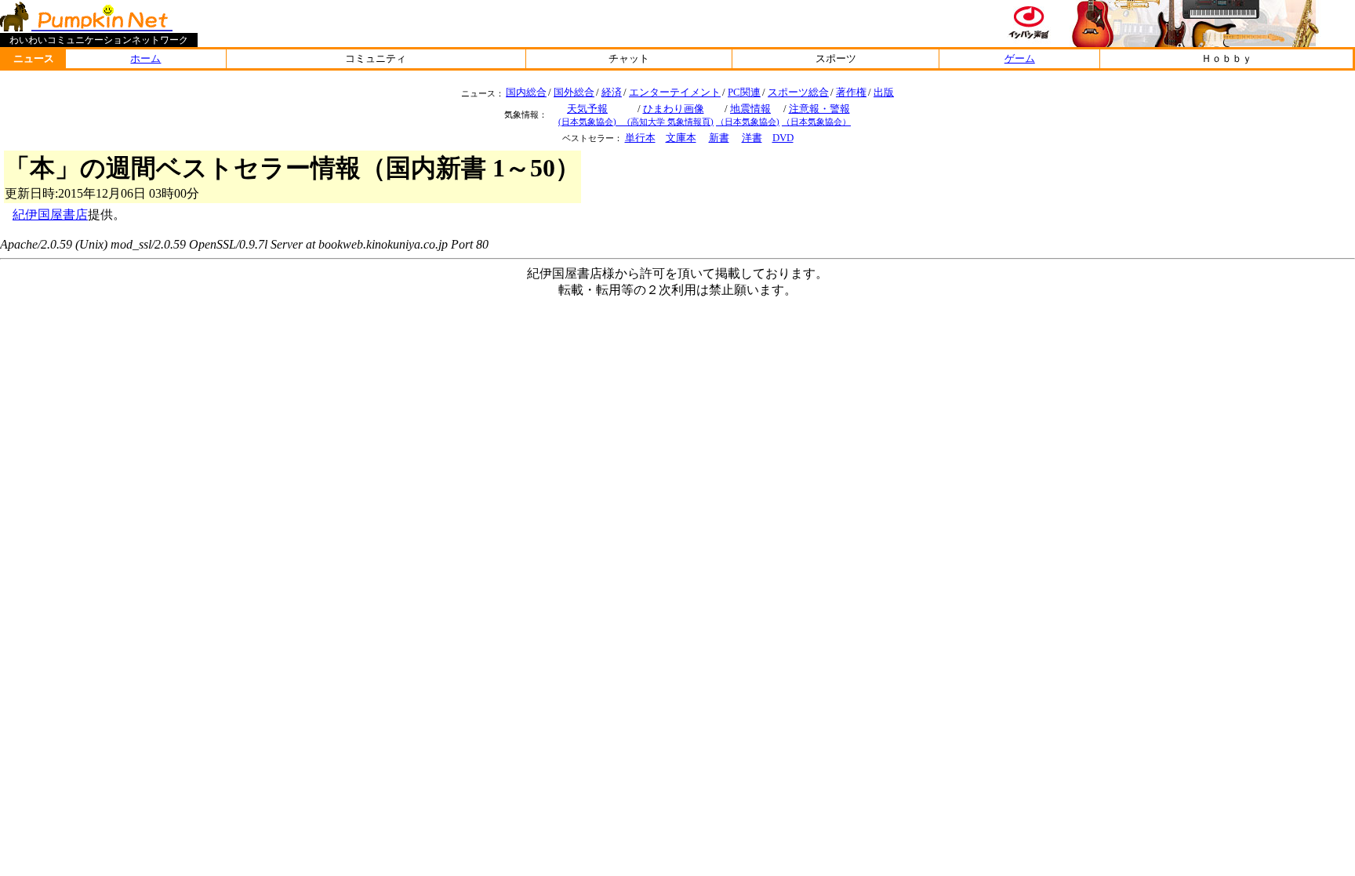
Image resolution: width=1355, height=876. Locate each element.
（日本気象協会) (747, 121)
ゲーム (1019, 58)
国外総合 (574, 92)
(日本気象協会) (596, 121)
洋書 (752, 138)
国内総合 (526, 92)
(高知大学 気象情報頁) (670, 121)
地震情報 (750, 108)
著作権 (851, 92)
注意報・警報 (819, 108)
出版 (884, 92)
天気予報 (587, 108)
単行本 (640, 138)
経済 (611, 92)
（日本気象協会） (816, 121)
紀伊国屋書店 (50, 214)
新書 (719, 138)
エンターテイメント (675, 92)
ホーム (145, 58)
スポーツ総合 (798, 92)
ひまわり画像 (673, 108)
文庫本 (681, 138)
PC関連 (744, 92)
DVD (783, 138)
